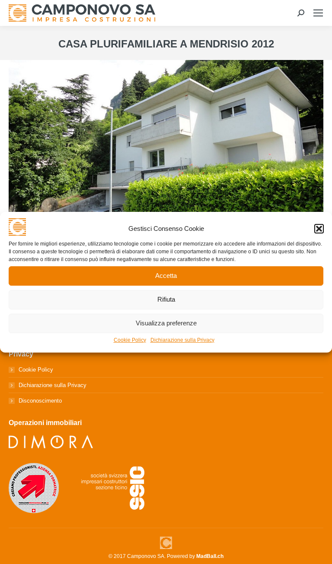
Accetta (166, 275)
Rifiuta (166, 299)
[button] (319, 228)
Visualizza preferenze (166, 323)
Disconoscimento (40, 400)
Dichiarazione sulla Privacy (182, 340)
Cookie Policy (130, 340)
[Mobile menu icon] (318, 13)
